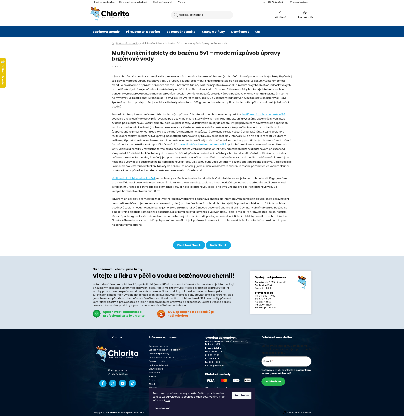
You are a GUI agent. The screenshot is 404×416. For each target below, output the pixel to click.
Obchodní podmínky (163, 2)
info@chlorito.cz (300, 2)
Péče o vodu (154, 372)
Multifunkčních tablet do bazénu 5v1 (203, 144)
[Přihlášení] (289, 15)
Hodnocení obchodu (159, 365)
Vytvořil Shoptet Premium (299, 412)
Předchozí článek (189, 245)
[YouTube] (122, 383)
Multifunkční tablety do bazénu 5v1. (264, 114)
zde (168, 400)
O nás (152, 380)
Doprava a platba (157, 361)
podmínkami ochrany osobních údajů (286, 371)
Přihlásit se (273, 381)
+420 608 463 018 (275, 2)
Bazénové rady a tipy (104, 2)
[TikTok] (132, 383)
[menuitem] (106, 32)
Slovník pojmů (156, 368)
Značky (152, 376)
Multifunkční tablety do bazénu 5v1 (133, 178)
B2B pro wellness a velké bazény (134, 2)
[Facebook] (103, 383)
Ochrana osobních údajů (161, 357)
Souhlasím (241, 395)
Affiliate (152, 384)
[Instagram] (112, 383)
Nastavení (162, 408)
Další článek (218, 245)
